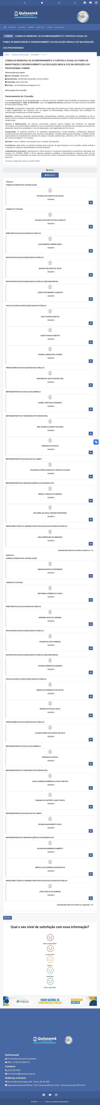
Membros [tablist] (50, 175)
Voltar (8, 918)
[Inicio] (5, 27)
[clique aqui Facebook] (44, 1095)
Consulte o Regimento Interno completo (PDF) (22, 161)
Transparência (31, 27)
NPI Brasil (40, 1102)
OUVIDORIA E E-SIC (59, 27)
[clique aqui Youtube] (50, 1095)
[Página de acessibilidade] (59, 3)
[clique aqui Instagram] (56, 1095)
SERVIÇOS (49, 27)
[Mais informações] (91, 202)
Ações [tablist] (51, 170)
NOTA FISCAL (21, 27)
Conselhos (35, 55)
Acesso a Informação (20, 55)
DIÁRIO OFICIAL (41, 27)
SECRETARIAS (12, 27)
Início (7, 55)
